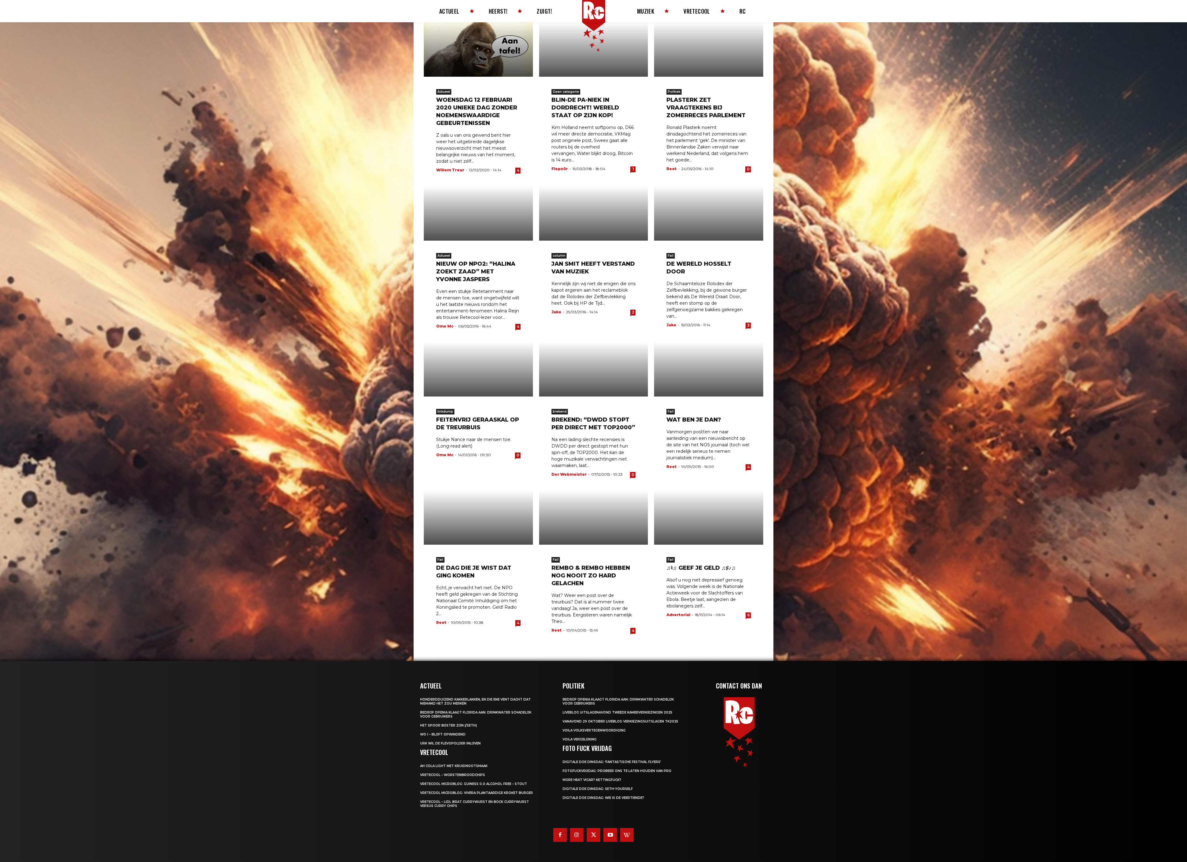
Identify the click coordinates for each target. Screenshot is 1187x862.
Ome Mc (444, 326)
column (559, 256)
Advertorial (678, 614)
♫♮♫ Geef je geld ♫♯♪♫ (701, 567)
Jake (556, 312)
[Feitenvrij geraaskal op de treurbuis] (478, 369)
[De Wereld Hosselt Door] (708, 213)
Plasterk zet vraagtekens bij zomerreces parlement (706, 107)
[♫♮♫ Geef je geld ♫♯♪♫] (708, 517)
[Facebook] (560, 835)
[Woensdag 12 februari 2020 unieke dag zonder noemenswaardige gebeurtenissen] (478, 49)
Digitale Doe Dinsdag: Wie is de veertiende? (603, 798)
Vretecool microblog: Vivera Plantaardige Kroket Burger (476, 793)
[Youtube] (610, 835)
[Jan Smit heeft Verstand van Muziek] (593, 213)
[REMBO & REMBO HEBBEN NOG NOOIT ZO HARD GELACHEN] (593, 517)
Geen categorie (566, 92)
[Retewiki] (627, 835)
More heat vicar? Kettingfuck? (592, 780)
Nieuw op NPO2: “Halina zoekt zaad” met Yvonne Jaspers (475, 271)
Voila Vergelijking (580, 739)
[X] (593, 835)
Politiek (674, 92)
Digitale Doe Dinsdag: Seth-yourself (598, 789)
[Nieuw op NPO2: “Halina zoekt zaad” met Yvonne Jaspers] (478, 213)
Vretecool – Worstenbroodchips (452, 775)
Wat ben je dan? (693, 419)
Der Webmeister (569, 474)
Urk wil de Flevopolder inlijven (450, 743)
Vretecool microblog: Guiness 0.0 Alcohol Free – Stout (473, 784)
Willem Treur (450, 170)
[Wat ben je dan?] (708, 369)
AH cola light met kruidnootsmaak (453, 766)
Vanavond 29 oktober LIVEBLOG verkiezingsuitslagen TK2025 (620, 721)
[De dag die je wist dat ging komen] (478, 517)
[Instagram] (577, 835)
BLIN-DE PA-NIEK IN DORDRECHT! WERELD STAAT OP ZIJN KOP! (585, 107)
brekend (560, 412)
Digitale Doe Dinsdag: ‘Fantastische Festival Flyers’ (612, 762)
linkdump (445, 412)
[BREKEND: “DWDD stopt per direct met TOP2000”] (593, 369)
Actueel (443, 92)
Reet (671, 168)
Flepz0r (559, 168)
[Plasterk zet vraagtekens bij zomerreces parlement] (708, 49)
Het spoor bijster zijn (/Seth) (448, 725)
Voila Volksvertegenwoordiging (594, 730)
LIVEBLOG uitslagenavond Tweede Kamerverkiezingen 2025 (617, 712)
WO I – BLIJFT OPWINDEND (443, 734)
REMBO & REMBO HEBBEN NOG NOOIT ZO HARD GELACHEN (590, 575)
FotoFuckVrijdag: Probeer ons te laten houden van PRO (617, 771)
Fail (671, 256)
